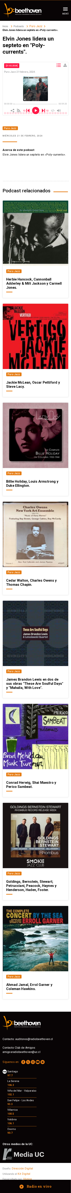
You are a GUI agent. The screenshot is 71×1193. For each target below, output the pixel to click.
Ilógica (27, 1179)
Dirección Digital (22, 1168)
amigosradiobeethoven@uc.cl (21, 1052)
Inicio (5, 26)
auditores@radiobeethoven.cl (34, 1039)
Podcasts (19, 26)
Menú (65, 13)
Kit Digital (24, 1173)
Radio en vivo (35, 1186)
